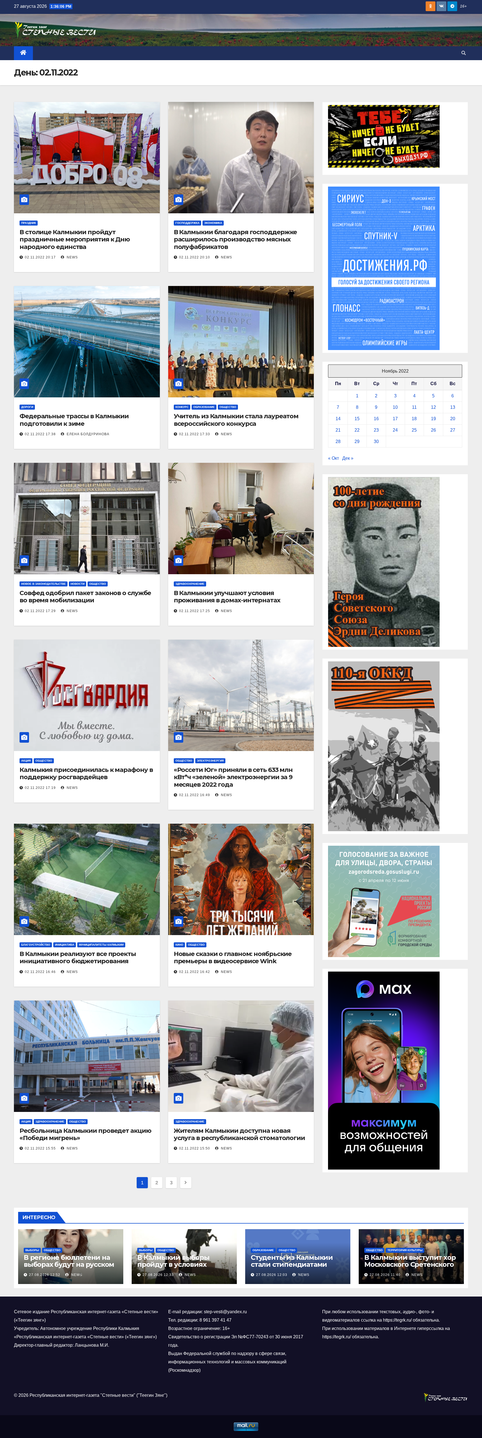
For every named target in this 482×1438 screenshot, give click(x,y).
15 (357, 418)
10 (395, 407)
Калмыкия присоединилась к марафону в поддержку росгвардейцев (86, 773)
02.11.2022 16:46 (40, 972)
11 (414, 407)
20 (452, 418)
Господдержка (187, 222)
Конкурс (182, 407)
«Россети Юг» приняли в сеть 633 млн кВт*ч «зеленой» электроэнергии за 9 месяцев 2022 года (233, 777)
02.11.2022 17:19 (40, 788)
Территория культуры (405, 1250)
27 (452, 430)
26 (433, 430)
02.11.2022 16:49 (194, 795)
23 (376, 430)
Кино (179, 944)
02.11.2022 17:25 (194, 611)
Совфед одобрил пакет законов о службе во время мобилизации (85, 596)
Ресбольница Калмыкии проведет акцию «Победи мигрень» (85, 1134)
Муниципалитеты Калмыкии (101, 944)
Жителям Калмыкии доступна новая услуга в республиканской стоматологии (239, 1134)
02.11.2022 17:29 (40, 611)
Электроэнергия (210, 760)
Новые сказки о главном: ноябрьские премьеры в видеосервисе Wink (233, 957)
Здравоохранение (189, 583)
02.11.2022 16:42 (194, 972)
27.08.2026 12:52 (44, 1275)
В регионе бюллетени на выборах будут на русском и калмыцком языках (69, 1264)
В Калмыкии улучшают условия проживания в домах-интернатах (227, 596)
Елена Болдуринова (87, 434)
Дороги (27, 407)
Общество (228, 407)
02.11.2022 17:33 (194, 434)
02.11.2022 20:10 (194, 257)
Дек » (347, 458)
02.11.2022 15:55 (40, 1148)
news (72, 257)
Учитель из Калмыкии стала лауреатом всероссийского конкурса (236, 419)
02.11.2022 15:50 (194, 1148)
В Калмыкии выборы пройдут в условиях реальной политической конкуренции (180, 1267)
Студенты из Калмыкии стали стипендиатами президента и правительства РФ (292, 1267)
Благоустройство (35, 944)
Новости (78, 583)
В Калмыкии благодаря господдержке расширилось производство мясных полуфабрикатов (235, 239)
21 (338, 430)
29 (357, 441)
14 (338, 418)
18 (414, 418)
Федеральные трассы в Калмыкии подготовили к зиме (74, 419)
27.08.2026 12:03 (271, 1275)
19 (433, 418)
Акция (26, 760)
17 (395, 418)
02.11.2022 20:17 (40, 257)
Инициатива (64, 944)
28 (338, 441)
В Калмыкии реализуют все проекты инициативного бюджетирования (78, 957)
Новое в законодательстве (43, 583)
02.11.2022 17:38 (40, 434)
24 (395, 430)
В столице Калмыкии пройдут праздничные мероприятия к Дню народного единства (75, 239)
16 (376, 418)
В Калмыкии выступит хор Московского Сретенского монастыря (410, 1264)
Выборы (32, 1250)
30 (376, 441)
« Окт (333, 458)
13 (452, 407)
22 (357, 430)
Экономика (213, 222)
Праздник (28, 222)
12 (433, 407)
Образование (204, 407)
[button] (463, 53)
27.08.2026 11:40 (385, 1275)
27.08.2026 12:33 (158, 1275)
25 (414, 430)
